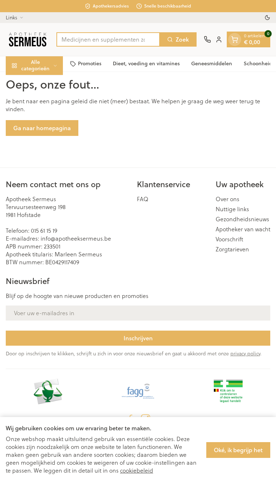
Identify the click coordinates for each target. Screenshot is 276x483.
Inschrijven (138, 338)
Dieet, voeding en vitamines (146, 63)
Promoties (89, 63)
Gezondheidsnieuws (242, 219)
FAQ (142, 199)
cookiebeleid (136, 470)
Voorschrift (229, 239)
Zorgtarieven (232, 249)
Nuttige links (232, 209)
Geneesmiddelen (211, 63)
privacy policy (245, 353)
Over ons (227, 199)
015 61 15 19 (44, 231)
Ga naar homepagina (42, 128)
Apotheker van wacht (243, 229)
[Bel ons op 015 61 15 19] (207, 39)
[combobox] (108, 39)
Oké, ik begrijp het (238, 450)
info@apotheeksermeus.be (76, 238)
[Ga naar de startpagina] (27, 39)
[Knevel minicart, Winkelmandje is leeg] (234, 39)
